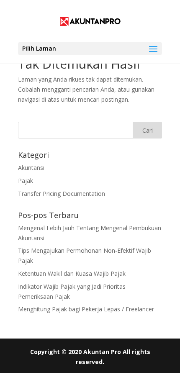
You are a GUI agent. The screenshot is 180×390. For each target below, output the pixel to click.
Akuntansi (31, 168)
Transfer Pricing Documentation (61, 194)
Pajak (25, 181)
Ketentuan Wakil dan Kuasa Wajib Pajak (72, 273)
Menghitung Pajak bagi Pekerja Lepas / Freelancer (86, 309)
